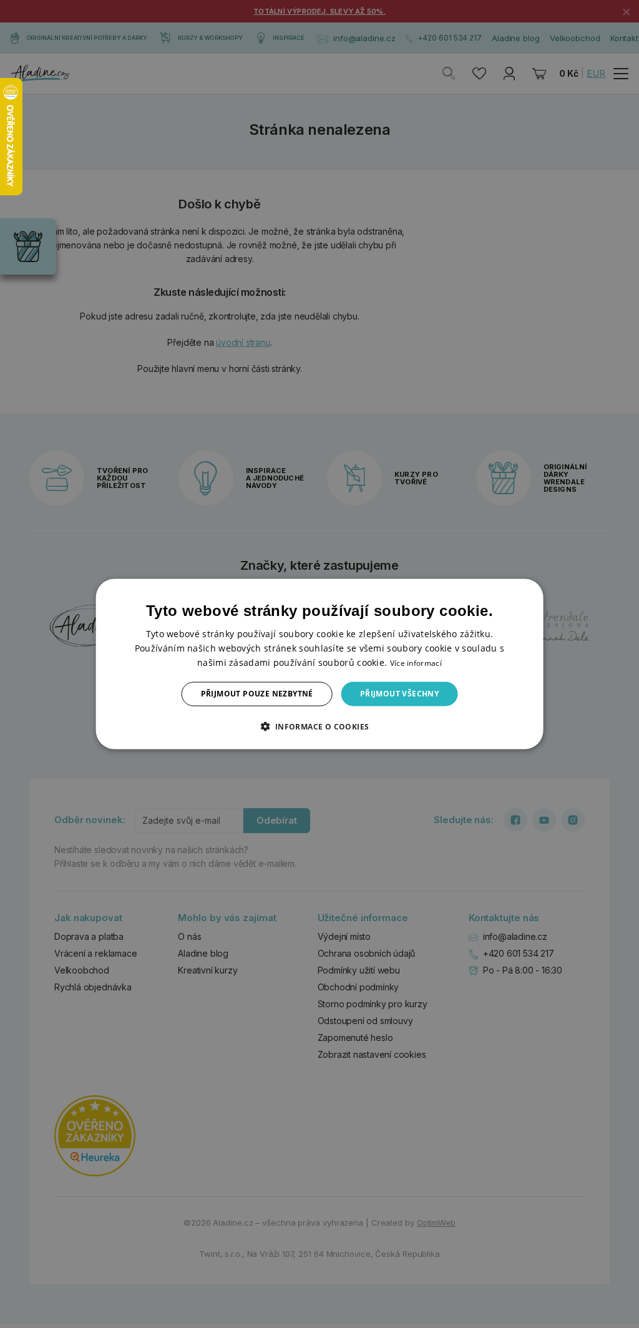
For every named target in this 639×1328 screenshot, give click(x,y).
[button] (319, 725)
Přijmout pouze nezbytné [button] (257, 693)
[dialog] (320, 664)
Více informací (416, 663)
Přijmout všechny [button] (399, 693)
